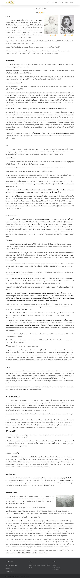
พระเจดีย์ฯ (8, 569)
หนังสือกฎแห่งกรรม (10, 572)
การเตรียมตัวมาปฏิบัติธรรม (11, 565)
